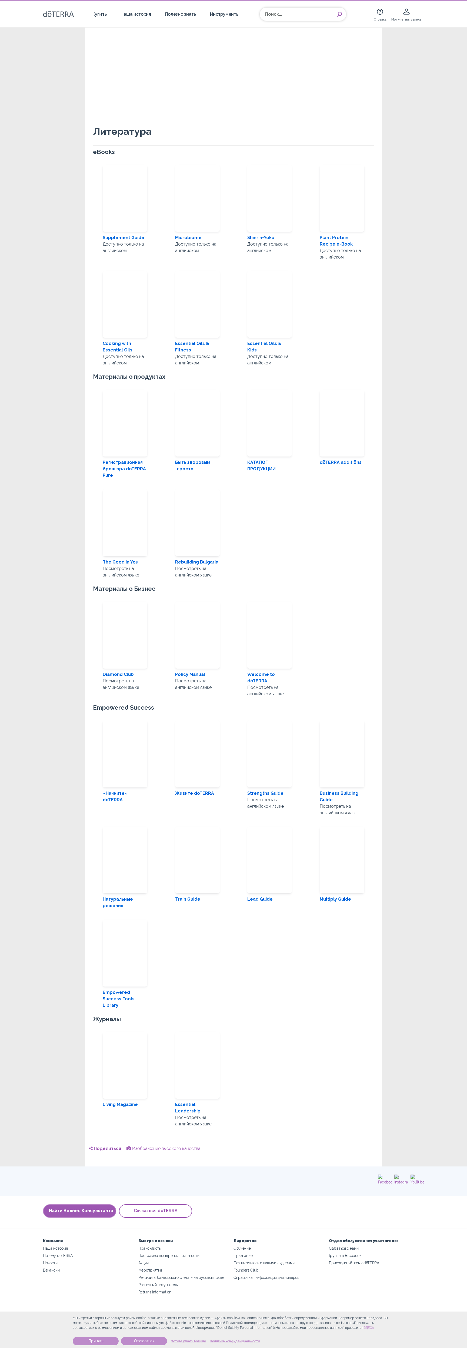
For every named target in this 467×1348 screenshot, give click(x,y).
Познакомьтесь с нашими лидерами (264, 1262)
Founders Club (246, 1270)
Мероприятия (150, 1270)
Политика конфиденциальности (235, 1341)
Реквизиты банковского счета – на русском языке (181, 1277)
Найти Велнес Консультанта (81, 1210)
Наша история (136, 14)
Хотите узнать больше (188, 1341)
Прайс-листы (150, 1248)
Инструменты (224, 14)
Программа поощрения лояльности (168, 1255)
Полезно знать (180, 14)
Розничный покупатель (158, 1284)
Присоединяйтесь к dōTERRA (354, 1262)
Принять (95, 1341)
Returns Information (154, 1292)
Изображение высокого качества (166, 1148)
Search (339, 14)
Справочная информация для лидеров (266, 1277)
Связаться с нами (344, 1248)
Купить (99, 14)
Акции (143, 1262)
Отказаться (144, 1341)
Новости (50, 1262)
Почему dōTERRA (58, 1255)
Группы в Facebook (345, 1255)
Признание (243, 1255)
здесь (369, 1328)
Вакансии (51, 1270)
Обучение (242, 1248)
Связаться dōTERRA (156, 1210)
